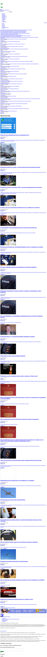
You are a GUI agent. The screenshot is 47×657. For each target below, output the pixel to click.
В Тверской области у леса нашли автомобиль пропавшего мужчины (17, 336)
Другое (3, 28)
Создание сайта (36, 641)
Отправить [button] (2, 651)
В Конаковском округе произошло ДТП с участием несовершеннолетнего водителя (21, 187)
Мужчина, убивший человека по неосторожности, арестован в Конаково (18, 267)
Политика (3, 17)
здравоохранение (3, 95)
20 (9, 607)
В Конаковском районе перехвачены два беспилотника (14, 561)
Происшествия (4, 16)
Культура (3, 24)
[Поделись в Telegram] (2, 142)
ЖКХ (1, 65)
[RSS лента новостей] (2, 616)
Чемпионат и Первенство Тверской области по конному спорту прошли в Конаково (13, 73)
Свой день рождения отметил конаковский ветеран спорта (9, 88)
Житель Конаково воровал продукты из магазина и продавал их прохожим (19, 542)
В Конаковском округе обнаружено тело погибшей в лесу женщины (17, 480)
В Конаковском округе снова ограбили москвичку (12, 355)
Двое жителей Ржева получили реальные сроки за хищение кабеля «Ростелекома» (21, 460)
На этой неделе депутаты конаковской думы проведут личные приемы (11, 81)
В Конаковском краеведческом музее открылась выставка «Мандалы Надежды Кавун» (13, 56)
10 (8, 607)
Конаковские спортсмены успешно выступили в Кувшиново (9, 58)
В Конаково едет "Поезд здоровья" (5, 93)
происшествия (2, 523)
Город (3, 23)
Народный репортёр (5, 27)
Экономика (4, 19)
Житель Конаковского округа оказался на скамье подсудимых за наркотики (19, 419)
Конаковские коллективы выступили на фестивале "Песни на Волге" (11, 83)
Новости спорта (2, 45)
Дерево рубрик (4, 620)
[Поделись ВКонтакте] (0, 142)
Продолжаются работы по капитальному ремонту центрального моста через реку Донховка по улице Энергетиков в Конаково (20, 98)
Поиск (1, 77)
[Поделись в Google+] (4, 142)
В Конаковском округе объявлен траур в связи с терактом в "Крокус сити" (19, 376)
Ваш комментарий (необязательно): (7, 647)
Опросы (3, 26)
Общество (3, 18)
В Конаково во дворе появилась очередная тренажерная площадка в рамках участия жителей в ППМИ (16, 61)
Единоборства (2, 60)
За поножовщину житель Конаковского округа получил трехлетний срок (18, 227)
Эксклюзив (4, 15)
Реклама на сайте (5, 619)
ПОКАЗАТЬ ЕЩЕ (4, 608)
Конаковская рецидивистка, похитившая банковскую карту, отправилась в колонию (21, 247)
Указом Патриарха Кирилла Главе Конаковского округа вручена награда (11, 46)
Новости (3, 14)
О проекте (3, 618)
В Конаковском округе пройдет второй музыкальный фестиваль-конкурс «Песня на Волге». (14, 108)
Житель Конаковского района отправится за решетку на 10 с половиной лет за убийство (22, 579)
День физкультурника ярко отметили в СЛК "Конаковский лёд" (10, 53)
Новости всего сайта (3, 87)
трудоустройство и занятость (4, 80)
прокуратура (2, 40)
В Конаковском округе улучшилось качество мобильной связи (10, 41)
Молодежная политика (4, 97)
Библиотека (2, 112)
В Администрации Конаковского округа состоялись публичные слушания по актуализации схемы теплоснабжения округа (19, 63)
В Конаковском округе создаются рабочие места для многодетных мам (11, 78)
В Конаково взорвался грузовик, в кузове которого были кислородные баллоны (20, 167)
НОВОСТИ (3, 38)
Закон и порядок (3, 210)
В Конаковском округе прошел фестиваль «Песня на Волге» (9, 71)
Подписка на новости (6, 616)
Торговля (3, 25)
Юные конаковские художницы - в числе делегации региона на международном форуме (14, 48)
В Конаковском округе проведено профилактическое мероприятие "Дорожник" (12, 68)
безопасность (2, 70)
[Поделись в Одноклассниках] (1, 142)
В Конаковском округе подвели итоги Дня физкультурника (9, 66)
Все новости (2, 113)
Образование (4, 21)
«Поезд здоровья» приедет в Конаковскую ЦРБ (7, 51)
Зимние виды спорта (3, 107)
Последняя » (13, 607)
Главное (3, 13)
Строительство (2, 100)
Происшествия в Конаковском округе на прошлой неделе (14, 135)
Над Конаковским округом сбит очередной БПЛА (12, 499)
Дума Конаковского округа (4, 82)
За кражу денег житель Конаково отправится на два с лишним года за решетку (20, 207)
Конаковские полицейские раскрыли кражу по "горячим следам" (16, 599)
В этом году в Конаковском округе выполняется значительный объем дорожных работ (13, 103)
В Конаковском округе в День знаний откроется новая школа (10, 86)
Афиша (45, 22)
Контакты (3, 621)
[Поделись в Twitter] (3, 142)
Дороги (1, 105)
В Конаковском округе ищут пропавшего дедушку (8, 76)
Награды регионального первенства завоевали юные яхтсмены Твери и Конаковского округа (15, 91)
